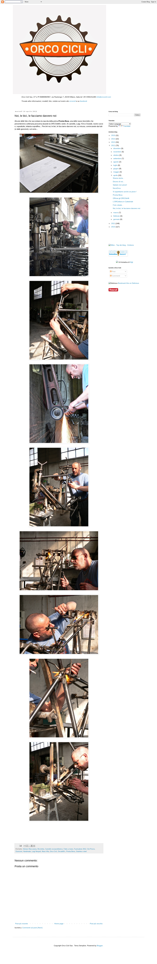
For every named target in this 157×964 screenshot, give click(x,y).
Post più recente (21, 924)
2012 (113, 145)
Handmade (27, 851)
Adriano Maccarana (30, 849)
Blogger (100, 946)
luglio (115, 165)
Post (113, 271)
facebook (83, 101)
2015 (113, 135)
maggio (116, 172)
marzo (116, 212)
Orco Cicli (53, 851)
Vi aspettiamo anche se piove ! (125, 192)
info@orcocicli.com (103, 97)
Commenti (115, 276)
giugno (116, 169)
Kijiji (131, 262)
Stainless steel (81, 851)
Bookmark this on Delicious (128, 283)
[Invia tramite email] (25, 846)
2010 (113, 227)
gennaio (116, 219)
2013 (113, 142)
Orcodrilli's (61, 851)
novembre (117, 152)
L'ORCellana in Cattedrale (123, 202)
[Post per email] (20, 846)
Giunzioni (19, 851)
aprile (115, 175)
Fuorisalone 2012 (80, 849)
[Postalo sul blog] (27, 846)
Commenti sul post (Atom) (32, 928)
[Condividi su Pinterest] (34, 846)
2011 (113, 223)
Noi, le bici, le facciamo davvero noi (126, 208)
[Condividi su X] (29, 846)
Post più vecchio (96, 924)
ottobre (116, 155)
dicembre (117, 148)
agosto (116, 162)
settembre (117, 158)
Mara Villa (45, 851)
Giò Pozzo (91, 849)
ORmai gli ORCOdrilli (121, 198)
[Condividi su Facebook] (32, 846)
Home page (58, 924)
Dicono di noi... (118, 182)
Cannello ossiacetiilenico (54, 849)
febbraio (116, 216)
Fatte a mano (68, 849)
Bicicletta (41, 849)
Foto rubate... (118, 205)
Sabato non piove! (120, 185)
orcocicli (72, 101)
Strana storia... (118, 178)
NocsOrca (117, 188)
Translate (126, 126)
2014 (113, 139)
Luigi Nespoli (36, 851)
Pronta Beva (70, 851)
